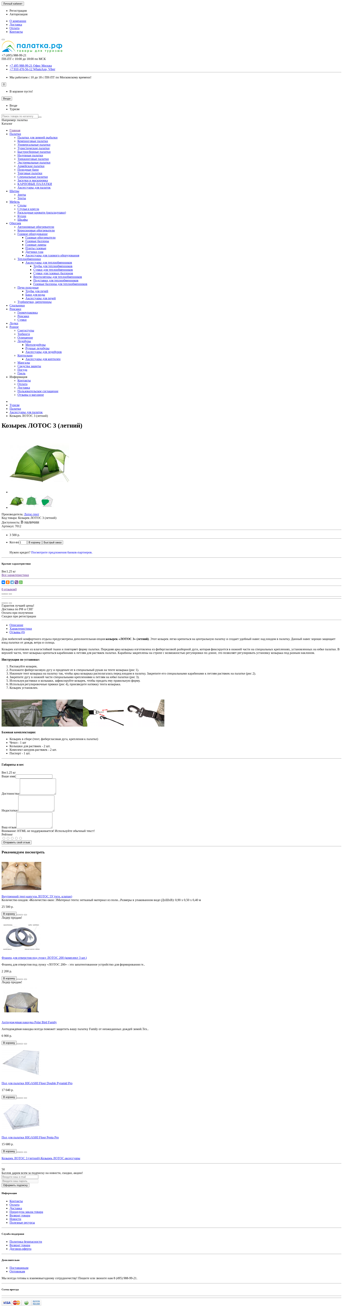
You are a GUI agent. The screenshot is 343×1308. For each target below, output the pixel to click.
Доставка (16, 24)
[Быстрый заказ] (18, 914)
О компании (18, 21)
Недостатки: (10, 810)
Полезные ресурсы (22, 1222)
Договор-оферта (20, 1248)
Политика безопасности (26, 1241)
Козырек (46, 1158)
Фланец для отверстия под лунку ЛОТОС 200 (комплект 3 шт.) (44, 957)
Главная (15, 130)
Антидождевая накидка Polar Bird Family (29, 1022)
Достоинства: (11, 793)
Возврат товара (20, 1215)
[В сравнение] (10, 594)
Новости (15, 1219)
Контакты (16, 31)
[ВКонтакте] (3, 582)
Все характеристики (15, 575)
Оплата (14, 28)
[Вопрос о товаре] (3, 594)
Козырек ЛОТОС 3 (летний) (21, 1158)
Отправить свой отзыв (16, 842)
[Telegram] (12, 582)
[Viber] (16, 582)
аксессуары (72, 1158)
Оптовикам (17, 1271)
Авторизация (18, 14)
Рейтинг (7, 834)
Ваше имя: (9, 776)
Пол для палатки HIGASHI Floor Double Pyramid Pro (37, 1083)
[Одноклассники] (8, 582)
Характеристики (21, 628)
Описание (16, 625)
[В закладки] (6, 594)
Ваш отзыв (9, 827)
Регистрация (18, 10)
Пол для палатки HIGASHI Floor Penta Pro (30, 1137)
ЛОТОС (58, 1158)
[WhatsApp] (21, 582)
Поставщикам (19, 1267)
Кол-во (14, 542)
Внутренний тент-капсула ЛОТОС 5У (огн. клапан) (37, 896)
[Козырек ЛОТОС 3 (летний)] (39, 492)
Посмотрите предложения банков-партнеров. (61, 552)
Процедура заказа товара (26, 1212)
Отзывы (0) (17, 632)
